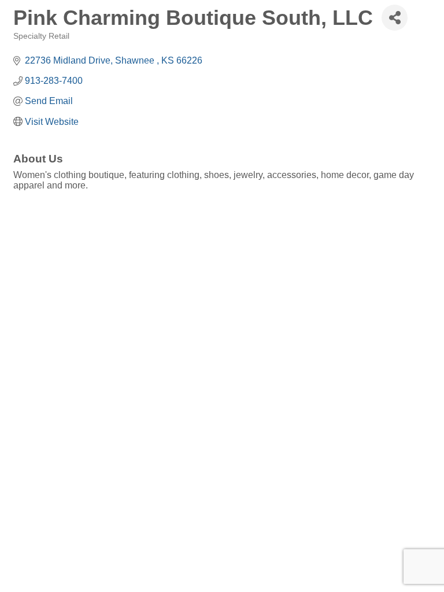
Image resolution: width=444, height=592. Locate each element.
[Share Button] (395, 18)
